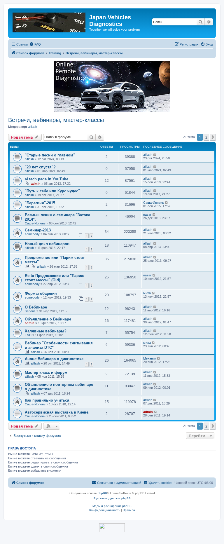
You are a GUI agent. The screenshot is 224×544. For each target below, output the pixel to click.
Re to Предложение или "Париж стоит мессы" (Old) (54, 277)
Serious (30, 311)
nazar (147, 214)
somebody (32, 234)
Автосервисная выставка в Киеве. (57, 412)
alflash (32, 126)
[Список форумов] (49, 21)
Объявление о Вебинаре (48, 319)
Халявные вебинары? (45, 331)
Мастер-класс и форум (46, 372)
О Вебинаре (36, 307)
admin (36, 183)
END (28, 335)
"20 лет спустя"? (40, 167)
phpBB (102, 493)
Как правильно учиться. (48, 400)
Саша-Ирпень (153, 202)
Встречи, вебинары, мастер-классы (56, 120)
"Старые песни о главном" (50, 155)
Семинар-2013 (38, 230)
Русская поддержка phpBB (112, 498)
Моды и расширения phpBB (112, 506)
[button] (213, 137)
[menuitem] (35, 44)
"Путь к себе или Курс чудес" (52, 191)
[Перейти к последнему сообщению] (155, 154)
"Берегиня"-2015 (40, 203)
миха (147, 293)
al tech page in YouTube (46, 179)
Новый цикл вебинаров (47, 244)
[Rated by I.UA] (112, 527)
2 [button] (206, 137)
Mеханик (149, 358)
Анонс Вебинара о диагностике (54, 359)
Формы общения (41, 293)
